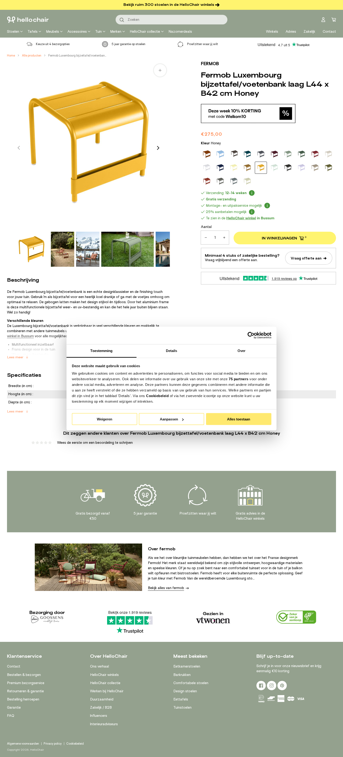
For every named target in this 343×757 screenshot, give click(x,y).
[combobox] (171, 19)
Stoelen (13, 31)
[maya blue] (220, 154)
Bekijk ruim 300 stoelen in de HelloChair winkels (168, 5)
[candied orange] (207, 154)
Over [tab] (241, 350)
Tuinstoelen (182, 707)
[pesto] (328, 168)
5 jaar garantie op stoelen (128, 44)
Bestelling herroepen (23, 699)
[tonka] (234, 154)
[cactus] (288, 154)
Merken (115, 31)
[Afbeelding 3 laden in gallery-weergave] (87, 249)
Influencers (98, 716)
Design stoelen (185, 691)
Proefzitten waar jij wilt (202, 44)
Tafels (33, 31)
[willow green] (247, 181)
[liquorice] (288, 168)
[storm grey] (234, 181)
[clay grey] (328, 154)
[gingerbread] (247, 168)
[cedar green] (301, 154)
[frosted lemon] (234, 168)
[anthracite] (261, 154)
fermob (210, 63)
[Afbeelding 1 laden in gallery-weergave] (31, 249)
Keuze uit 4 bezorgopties (53, 44)
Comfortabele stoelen (190, 683)
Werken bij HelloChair (106, 691)
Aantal (206, 227)
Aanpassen (169, 419)
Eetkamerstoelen (186, 666)
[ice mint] (274, 168)
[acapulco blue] (247, 154)
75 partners (238, 379)
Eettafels (180, 699)
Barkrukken (182, 675)
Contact (13, 666)
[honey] (261, 168)
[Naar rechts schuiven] (158, 148)
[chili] (315, 154)
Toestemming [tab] (101, 350)
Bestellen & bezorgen (24, 675)
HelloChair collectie (145, 31)
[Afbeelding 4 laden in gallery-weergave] (127, 249)
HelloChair (37, 749)
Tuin (98, 31)
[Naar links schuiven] (18, 148)
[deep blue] (220, 168)
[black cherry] (274, 154)
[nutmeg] (315, 168)
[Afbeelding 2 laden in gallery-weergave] (62, 249)
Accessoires (77, 31)
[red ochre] (207, 181)
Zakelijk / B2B (101, 707)
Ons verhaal (99, 666)
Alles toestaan (238, 419)
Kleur (211, 143)
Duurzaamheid (101, 699)
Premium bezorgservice (25, 683)
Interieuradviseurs (104, 724)
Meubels (52, 31)
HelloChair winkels (104, 675)
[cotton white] (207, 168)
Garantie (14, 707)
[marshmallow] (301, 168)
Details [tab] (171, 350)
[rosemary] (220, 181)
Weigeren (104, 419)
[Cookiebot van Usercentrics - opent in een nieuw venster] (251, 335)
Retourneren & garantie (25, 691)
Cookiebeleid (157, 396)
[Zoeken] (122, 20)
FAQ (10, 716)
